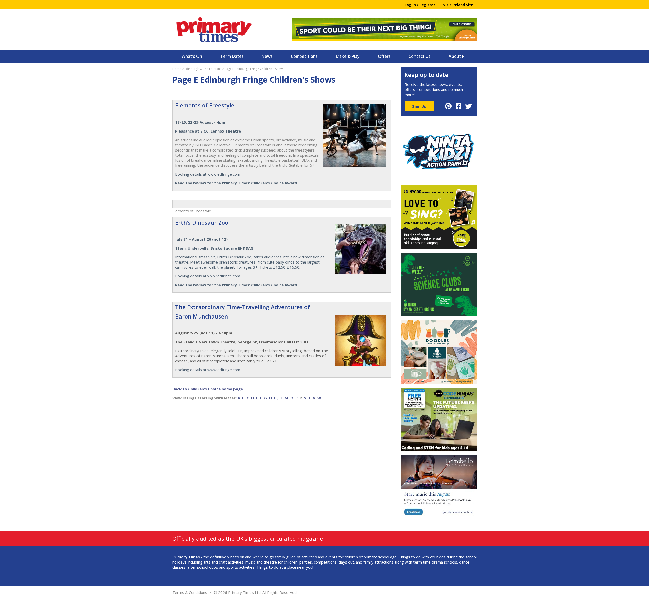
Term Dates (232, 56)
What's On (192, 56)
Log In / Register (420, 4)
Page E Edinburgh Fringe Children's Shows (254, 69)
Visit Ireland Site (458, 4)
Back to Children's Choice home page (207, 388)
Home (176, 69)
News (267, 56)
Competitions (304, 56)
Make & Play (348, 56)
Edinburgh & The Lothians (203, 69)
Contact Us (419, 56)
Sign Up (419, 106)
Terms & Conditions (189, 592)
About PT (458, 56)
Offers (384, 56)
